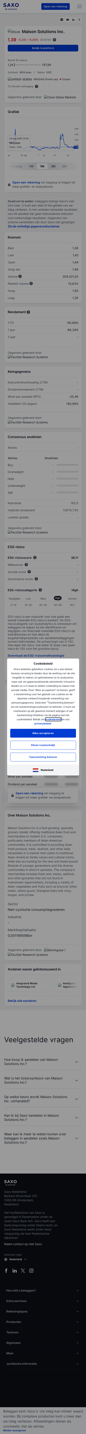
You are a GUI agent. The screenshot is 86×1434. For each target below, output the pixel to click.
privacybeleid (42, 723)
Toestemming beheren (43, 757)
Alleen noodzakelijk (43, 745)
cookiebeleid (53, 719)
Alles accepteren (43, 733)
